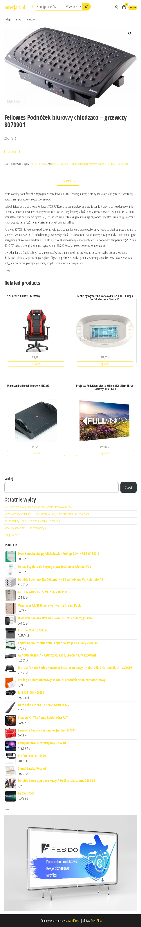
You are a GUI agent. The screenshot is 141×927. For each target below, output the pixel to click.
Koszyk (31, 19)
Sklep (7, 19)
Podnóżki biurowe (38, 163)
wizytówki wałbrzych (97, 163)
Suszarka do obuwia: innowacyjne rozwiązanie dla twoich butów (38, 507)
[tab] (70, 181)
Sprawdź (12, 151)
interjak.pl (14, 7)
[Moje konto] (116, 7)
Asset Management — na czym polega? (25, 528)
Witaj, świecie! (12, 535)
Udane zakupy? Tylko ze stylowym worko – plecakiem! (32, 521)
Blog (18, 19)
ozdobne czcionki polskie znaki (74, 163)
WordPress (74, 920)
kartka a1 (55, 163)
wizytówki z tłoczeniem (118, 163)
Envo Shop (96, 920)
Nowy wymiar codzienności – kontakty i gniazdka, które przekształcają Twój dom (46, 514)
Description (68, 181)
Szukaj (8, 478)
